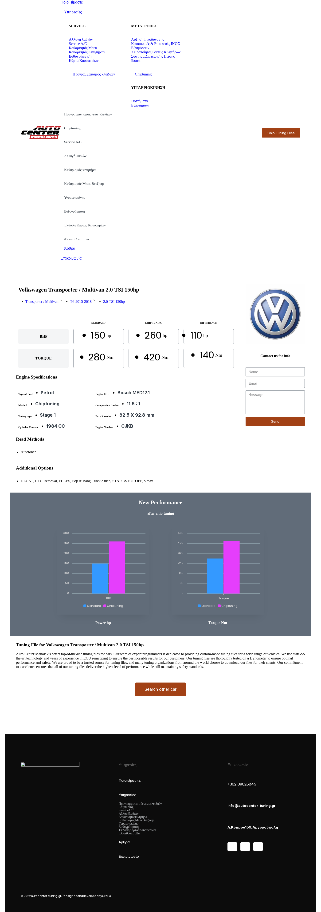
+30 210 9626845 (241, 784)
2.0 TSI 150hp (114, 302)
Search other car (160, 689)
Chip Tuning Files (281, 133)
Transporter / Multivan (42, 302)
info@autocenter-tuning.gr (251, 805)
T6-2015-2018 (81, 302)
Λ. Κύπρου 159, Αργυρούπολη (252, 827)
